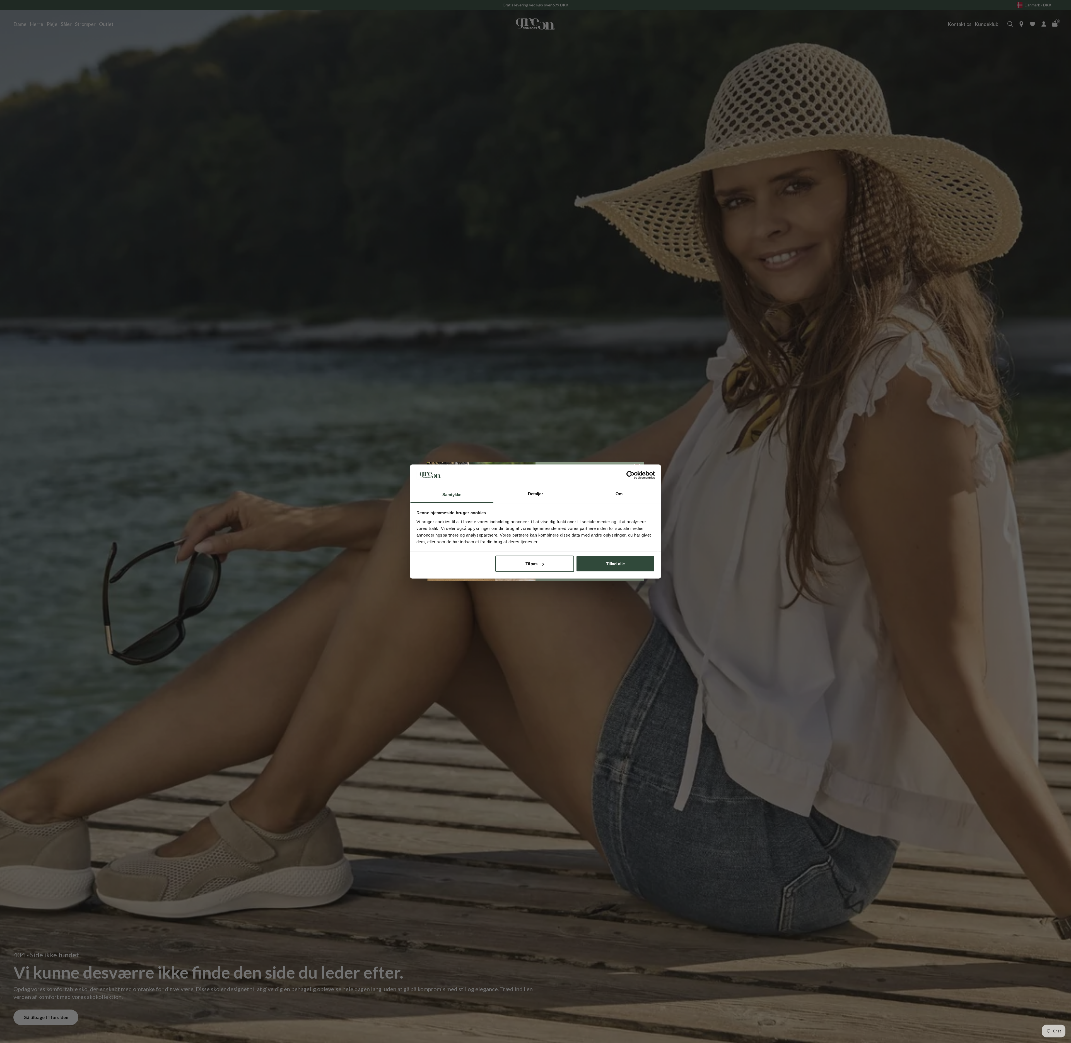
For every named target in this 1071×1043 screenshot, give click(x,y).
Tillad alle (615, 563)
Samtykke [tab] (452, 494)
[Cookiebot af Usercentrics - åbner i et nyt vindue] (630, 475)
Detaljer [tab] (535, 493)
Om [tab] (619, 493)
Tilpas (531, 563)
